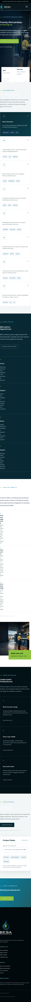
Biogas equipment (15, 857)
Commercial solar (4, 957)
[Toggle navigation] (27, 6)
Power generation (4, 950)
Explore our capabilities (9, 41)
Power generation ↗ (8, 750)
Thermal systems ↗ (8, 779)
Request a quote (7, 898)
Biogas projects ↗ (8, 720)
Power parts (6, 857)
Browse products (7, 824)
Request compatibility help (10, 830)
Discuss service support (9, 346)
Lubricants (23, 857)
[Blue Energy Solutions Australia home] (5, 6)
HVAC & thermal (3, 954)
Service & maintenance (5, 966)
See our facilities (7, 616)
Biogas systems (3, 952)
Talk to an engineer (7, 47)
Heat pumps (6, 861)
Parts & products (4, 970)
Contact (2, 972)
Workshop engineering (5, 968)
